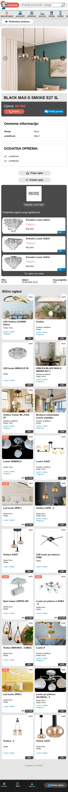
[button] (62, 58)
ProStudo (39, 765)
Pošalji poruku (56, 111)
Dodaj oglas (57, 785)
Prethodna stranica (19, 21)
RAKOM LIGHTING (34, 204)
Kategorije (12, 5)
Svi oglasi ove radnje (34, 273)
